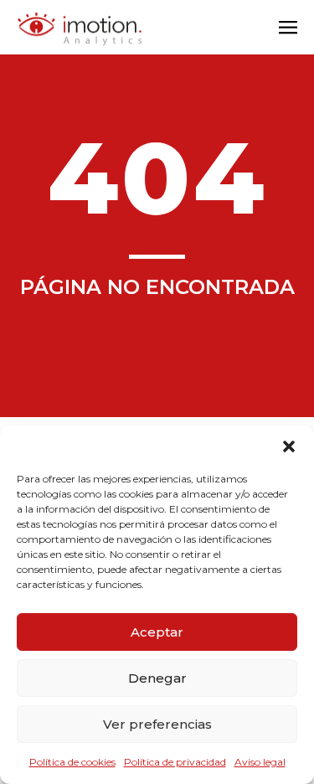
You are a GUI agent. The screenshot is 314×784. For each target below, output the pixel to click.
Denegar (157, 678)
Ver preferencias (157, 724)
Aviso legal (260, 762)
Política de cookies (72, 762)
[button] (289, 446)
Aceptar (157, 632)
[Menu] (288, 29)
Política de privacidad (175, 762)
